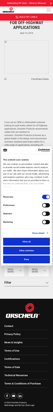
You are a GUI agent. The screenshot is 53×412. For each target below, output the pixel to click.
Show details (38, 233)
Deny (26, 259)
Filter (7, 282)
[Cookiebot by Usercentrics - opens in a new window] (38, 150)
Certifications (12, 359)
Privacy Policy (12, 334)
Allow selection (26, 250)
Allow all (26, 241)
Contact (8, 326)
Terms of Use (11, 350)
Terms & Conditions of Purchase (22, 383)
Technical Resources (16, 375)
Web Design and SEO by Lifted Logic (19, 405)
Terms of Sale (12, 367)
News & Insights (13, 342)
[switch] (46, 205)
